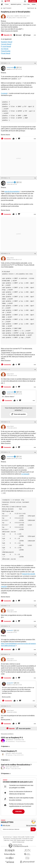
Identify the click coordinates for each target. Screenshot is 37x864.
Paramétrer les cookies (27, 838)
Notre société (21, 837)
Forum (7, 4)
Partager (28, 35)
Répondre (12, 728)
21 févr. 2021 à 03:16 (12, 428)
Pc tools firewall (6, 46)
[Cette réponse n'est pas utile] (19, 139)
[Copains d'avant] (9, 858)
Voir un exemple (31, 825)
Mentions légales (21, 840)
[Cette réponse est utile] (13, 139)
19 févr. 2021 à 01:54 (12, 184)
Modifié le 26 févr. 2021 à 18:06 (14, 458)
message (4, 586)
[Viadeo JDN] (27, 858)
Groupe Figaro (29, 840)
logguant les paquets (28, 574)
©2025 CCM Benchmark (18, 842)
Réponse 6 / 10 (5, 452)
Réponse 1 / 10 (5, 63)
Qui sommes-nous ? (7, 837)
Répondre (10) (8, 35)
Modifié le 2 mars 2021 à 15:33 (14, 684)
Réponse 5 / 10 (5, 422)
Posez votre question (20, 414)
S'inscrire (18, 811)
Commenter (7, 138)
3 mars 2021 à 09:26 (21, 17)
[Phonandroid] (27, 862)
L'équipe (15, 837)
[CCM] (7, 1)
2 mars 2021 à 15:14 (12, 660)
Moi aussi (19, 35)
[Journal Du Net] (27, 850)
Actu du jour (6, 825)
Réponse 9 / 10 (5, 654)
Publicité (27, 837)
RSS (15, 840)
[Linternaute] (9, 854)
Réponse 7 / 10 (5, 605)
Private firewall (5, 53)
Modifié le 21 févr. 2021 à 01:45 (14, 394)
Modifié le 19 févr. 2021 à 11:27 (14, 259)
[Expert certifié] (15, 67)
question (33, 1)
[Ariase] (9, 862)
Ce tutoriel (4, 93)
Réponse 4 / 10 (5, 369)
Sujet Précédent (7, 8)
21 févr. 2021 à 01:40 (12, 375)
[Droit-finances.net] (27, 854)
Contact (32, 837)
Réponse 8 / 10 (5, 626)
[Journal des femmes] (9, 850)
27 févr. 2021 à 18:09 (12, 611)
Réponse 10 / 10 (6, 706)
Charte (11, 840)
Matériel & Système (16, 4)
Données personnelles (16, 838)
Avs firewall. (5, 49)
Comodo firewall (6, 44)
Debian (34, 4)
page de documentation (11, 191)
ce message (25, 474)
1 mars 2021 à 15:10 (12, 632)
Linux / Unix (26, 4)
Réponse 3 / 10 (5, 253)
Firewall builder (5, 51)
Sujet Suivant (30, 8)
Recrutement (7, 838)
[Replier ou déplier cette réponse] (35, 63)
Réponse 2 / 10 (5, 178)
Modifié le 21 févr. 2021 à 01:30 (14, 69)
